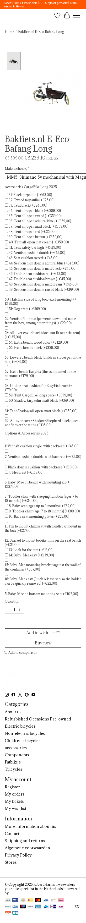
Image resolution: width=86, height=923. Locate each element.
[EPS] (61, 907)
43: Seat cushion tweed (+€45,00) (34, 258)
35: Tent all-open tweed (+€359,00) (35, 216)
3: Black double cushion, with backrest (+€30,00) (41, 467)
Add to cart (43, 622)
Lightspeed (18, 893)
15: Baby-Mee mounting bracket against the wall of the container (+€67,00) (43, 567)
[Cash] (23, 900)
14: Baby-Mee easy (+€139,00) (31, 555)
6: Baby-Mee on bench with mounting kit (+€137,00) (37, 484)
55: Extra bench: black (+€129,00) (34, 348)
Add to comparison (22, 652)
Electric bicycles (20, 726)
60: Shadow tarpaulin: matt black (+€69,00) (41, 400)
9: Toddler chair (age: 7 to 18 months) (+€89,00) (44, 511)
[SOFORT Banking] (61, 900)
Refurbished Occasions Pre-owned (38, 719)
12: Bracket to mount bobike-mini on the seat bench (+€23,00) (43, 542)
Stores (11, 862)
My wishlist (15, 808)
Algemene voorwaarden (27, 848)
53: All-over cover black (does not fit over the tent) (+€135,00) (42, 335)
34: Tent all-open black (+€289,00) (35, 211)
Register (12, 787)
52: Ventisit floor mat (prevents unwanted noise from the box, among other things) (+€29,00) (40, 321)
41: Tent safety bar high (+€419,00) (35, 247)
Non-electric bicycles (25, 733)
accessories (16, 747)
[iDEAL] (30, 900)
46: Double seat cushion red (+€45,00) (37, 274)
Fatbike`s (13, 762)
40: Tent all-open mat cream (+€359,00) (39, 242)
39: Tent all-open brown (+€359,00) (35, 237)
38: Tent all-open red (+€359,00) (33, 232)
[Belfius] (30, 907)
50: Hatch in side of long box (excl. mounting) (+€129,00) (40, 301)
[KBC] (46, 907)
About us (13, 711)
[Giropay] (53, 907)
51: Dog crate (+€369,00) (27, 309)
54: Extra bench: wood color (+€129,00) (38, 342)
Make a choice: (17, 168)
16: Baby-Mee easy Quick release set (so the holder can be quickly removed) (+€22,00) (43, 581)
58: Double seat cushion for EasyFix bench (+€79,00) (38, 388)
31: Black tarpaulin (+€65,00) (30, 195)
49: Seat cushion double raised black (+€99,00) (44, 289)
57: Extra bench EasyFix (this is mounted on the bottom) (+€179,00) (40, 373)
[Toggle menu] (76, 15)
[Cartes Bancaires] (15, 913)
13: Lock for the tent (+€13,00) (31, 550)
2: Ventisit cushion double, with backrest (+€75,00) (43, 457)
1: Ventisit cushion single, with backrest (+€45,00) (42, 446)
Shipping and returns (25, 840)
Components (17, 755)
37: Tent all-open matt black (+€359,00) (38, 226)
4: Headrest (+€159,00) (26, 472)
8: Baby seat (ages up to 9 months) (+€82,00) (42, 506)
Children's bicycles (22, 740)
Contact (12, 833)
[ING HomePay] (8, 913)
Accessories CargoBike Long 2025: (31, 187)
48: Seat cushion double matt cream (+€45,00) (43, 284)
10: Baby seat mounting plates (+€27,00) (39, 516)
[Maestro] (23, 907)
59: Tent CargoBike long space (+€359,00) (40, 395)
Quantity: (12, 601)
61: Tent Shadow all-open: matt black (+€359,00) (41, 411)
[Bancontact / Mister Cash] (53, 900)
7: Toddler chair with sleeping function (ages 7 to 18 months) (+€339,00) (41, 498)
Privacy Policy (18, 855)
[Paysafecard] (8, 907)
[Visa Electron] (15, 907)
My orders (15, 794)
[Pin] (15, 900)
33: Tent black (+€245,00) (28, 205)
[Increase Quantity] (19, 610)
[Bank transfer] (8, 900)
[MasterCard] (38, 900)
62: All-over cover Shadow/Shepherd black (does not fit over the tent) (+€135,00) (42, 423)
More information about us (30, 826)
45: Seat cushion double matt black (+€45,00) (42, 268)
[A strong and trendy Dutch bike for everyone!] (24, 15)
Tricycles (13, 769)
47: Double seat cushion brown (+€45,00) (40, 279)
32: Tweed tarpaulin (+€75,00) (31, 200)
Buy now (43, 643)
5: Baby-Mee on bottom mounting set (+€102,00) (41, 594)
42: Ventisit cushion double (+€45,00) (37, 253)
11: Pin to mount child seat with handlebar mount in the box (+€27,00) (43, 528)
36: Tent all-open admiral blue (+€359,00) (40, 221)
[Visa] (46, 900)
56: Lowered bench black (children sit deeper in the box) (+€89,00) (43, 359)
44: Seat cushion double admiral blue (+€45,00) (44, 263)
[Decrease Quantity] (9, 610)
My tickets (14, 801)
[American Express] (38, 907)
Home (9, 32)
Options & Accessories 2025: (27, 433)
